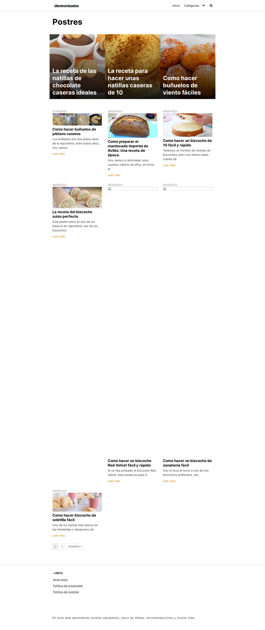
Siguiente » (74, 546)
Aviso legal (60, 579)
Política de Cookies (66, 591)
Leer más (58, 154)
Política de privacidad (68, 585)
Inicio (176, 5)
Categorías (191, 5)
